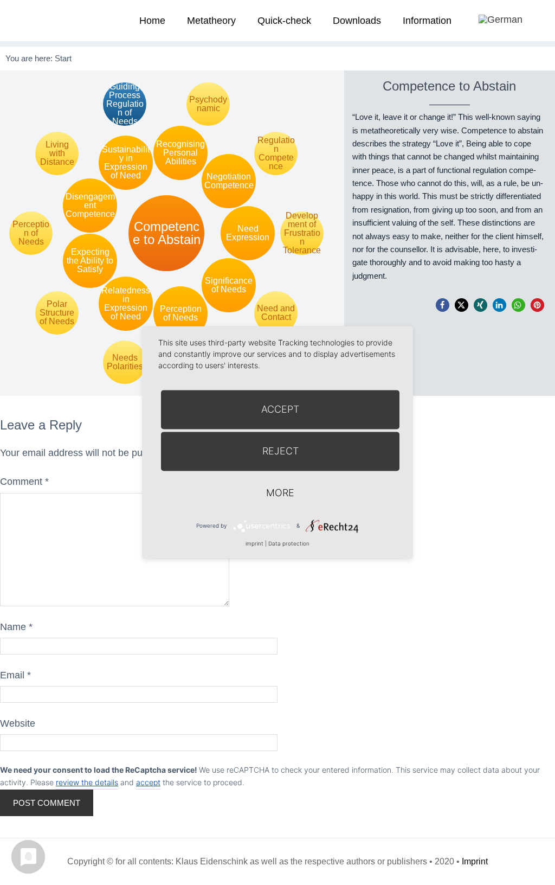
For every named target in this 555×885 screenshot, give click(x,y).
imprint (254, 543)
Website (17, 723)
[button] (442, 305)
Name (16, 626)
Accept (280, 409)
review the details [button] (87, 782)
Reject (280, 451)
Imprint (475, 861)
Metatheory (211, 20)
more (280, 492)
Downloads (357, 20)
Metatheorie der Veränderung (40, 20)
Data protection (288, 543)
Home (152, 20)
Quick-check (284, 20)
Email (15, 675)
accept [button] (148, 782)
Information (427, 20)
